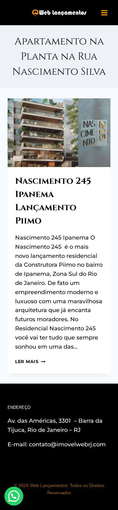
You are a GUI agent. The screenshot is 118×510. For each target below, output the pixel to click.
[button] (13, 496)
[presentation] (59, 132)
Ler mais (30, 361)
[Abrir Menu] (104, 12)
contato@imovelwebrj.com (67, 444)
